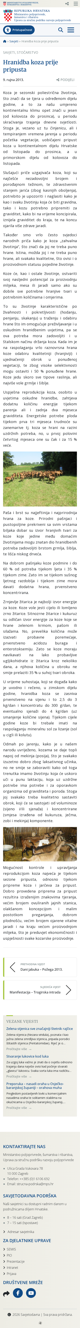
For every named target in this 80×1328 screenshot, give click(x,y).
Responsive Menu (67, 3)
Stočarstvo (27, 52)
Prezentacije (16, 1261)
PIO (9, 1255)
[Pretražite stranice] (60, 29)
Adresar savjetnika (20, 1232)
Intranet (12, 1267)
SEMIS (11, 1249)
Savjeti (13, 41)
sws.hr (40, 1323)
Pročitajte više (17, 1049)
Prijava (11, 1273)
